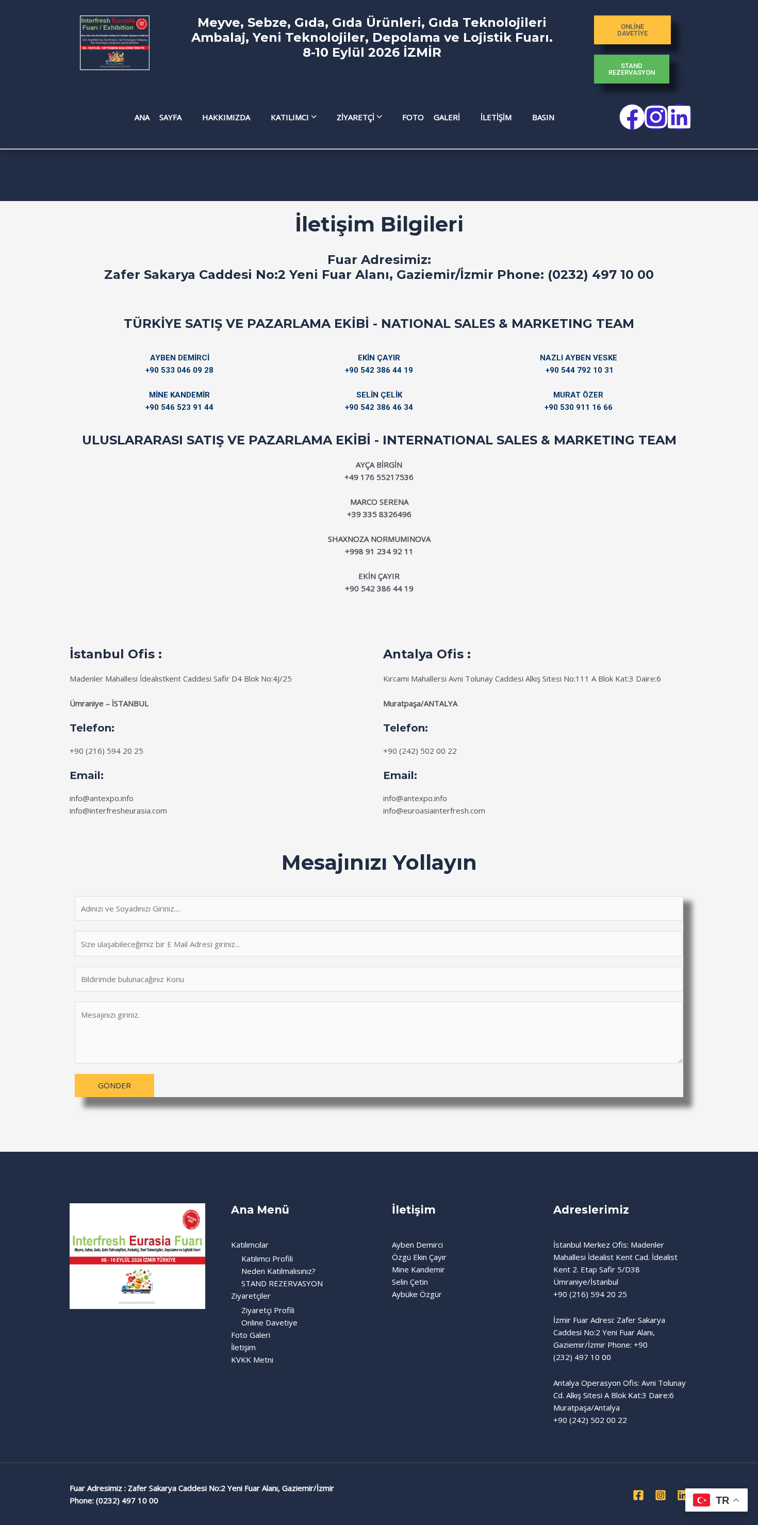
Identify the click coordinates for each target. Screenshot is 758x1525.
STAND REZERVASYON (282, 1283)
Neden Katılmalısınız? (278, 1271)
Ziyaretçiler (251, 1295)
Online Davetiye (269, 1322)
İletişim (243, 1347)
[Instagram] (660, 1495)
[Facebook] (638, 1495)
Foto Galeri (250, 1335)
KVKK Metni (252, 1359)
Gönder (114, 1085)
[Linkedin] (682, 1495)
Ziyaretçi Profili (267, 1310)
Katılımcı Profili (267, 1258)
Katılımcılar (250, 1244)
